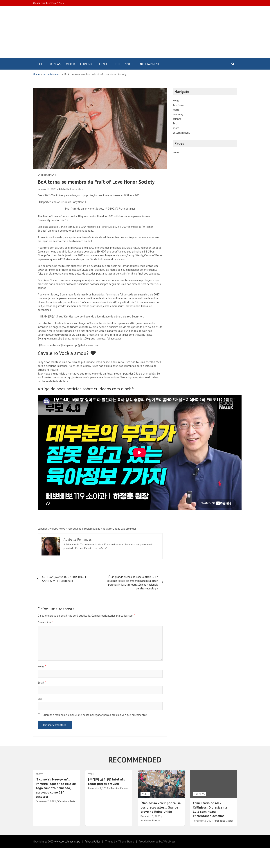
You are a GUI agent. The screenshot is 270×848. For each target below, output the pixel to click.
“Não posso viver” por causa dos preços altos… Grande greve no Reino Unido (161, 807)
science (103, 64)
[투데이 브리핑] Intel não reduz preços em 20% (106, 781)
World (70, 64)
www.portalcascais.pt (67, 841)
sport (129, 64)
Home (39, 64)
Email (42, 682)
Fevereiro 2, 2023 (46, 801)
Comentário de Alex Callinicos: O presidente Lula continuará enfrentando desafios (210, 809)
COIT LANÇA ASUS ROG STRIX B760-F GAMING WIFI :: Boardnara (64, 578)
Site (40, 698)
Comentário (45, 622)
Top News (54, 64)
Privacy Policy (92, 841)
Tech (116, 64)
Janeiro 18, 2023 (47, 189)
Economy (86, 64)
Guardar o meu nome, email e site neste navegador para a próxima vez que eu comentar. (95, 715)
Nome (42, 666)
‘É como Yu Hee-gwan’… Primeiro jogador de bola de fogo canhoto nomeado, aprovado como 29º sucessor (56, 788)
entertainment (149, 64)
